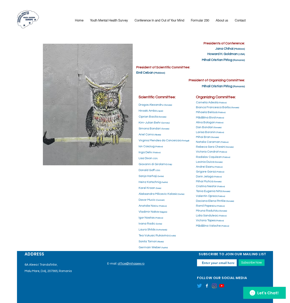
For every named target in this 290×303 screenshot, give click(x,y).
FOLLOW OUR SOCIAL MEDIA (222, 277)
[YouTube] (221, 285)
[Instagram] (214, 285)
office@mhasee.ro (131, 263)
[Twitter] (199, 285)
